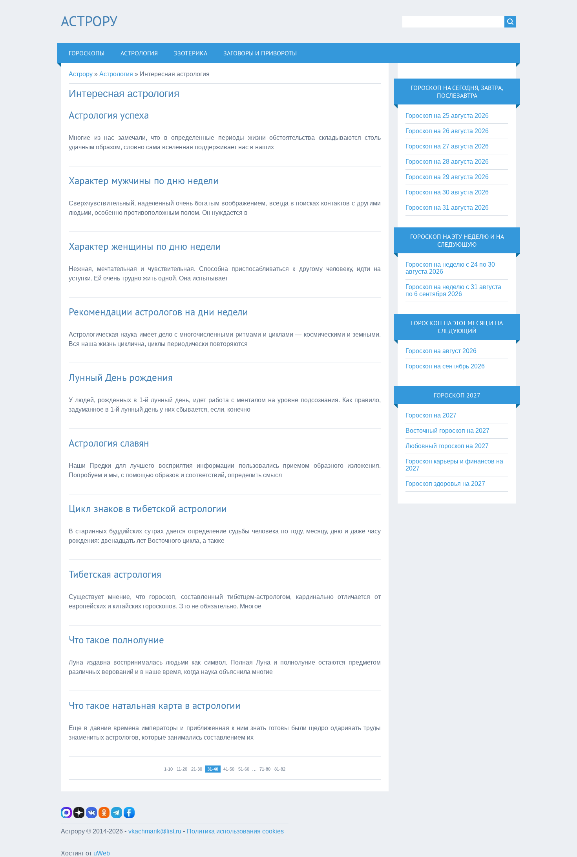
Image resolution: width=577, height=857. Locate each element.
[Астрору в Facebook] (129, 816)
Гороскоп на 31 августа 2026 (447, 207)
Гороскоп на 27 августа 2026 (447, 146)
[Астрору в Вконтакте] (91, 816)
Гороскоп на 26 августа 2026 (447, 131)
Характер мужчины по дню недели (144, 180)
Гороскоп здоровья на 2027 (445, 483)
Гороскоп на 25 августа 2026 (447, 115)
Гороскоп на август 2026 (441, 351)
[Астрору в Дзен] (78, 816)
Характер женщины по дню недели (145, 246)
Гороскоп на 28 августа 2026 (447, 161)
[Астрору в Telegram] (116, 816)
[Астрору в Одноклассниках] (104, 816)
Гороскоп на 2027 (430, 415)
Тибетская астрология (115, 574)
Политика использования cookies (235, 831)
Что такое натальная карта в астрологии (155, 705)
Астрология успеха (109, 115)
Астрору (89, 21)
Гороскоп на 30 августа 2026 (447, 192)
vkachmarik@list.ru (154, 831)
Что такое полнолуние (116, 640)
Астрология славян (109, 443)
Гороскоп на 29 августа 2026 (447, 177)
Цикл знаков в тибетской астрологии (148, 508)
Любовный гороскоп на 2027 (447, 446)
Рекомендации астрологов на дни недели (158, 312)
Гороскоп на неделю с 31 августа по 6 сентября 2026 (453, 290)
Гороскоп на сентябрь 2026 (445, 366)
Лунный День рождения (121, 377)
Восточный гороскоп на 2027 (447, 430)
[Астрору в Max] (66, 816)
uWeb (101, 853)
